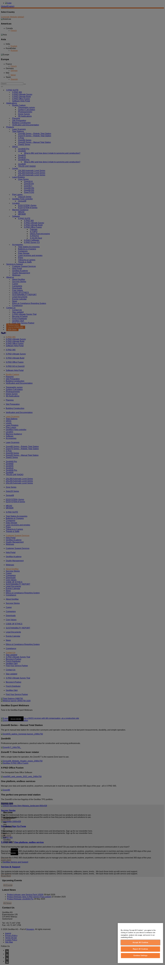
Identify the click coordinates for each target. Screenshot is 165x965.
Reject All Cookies (140, 949)
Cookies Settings (140, 955)
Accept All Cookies (140, 942)
